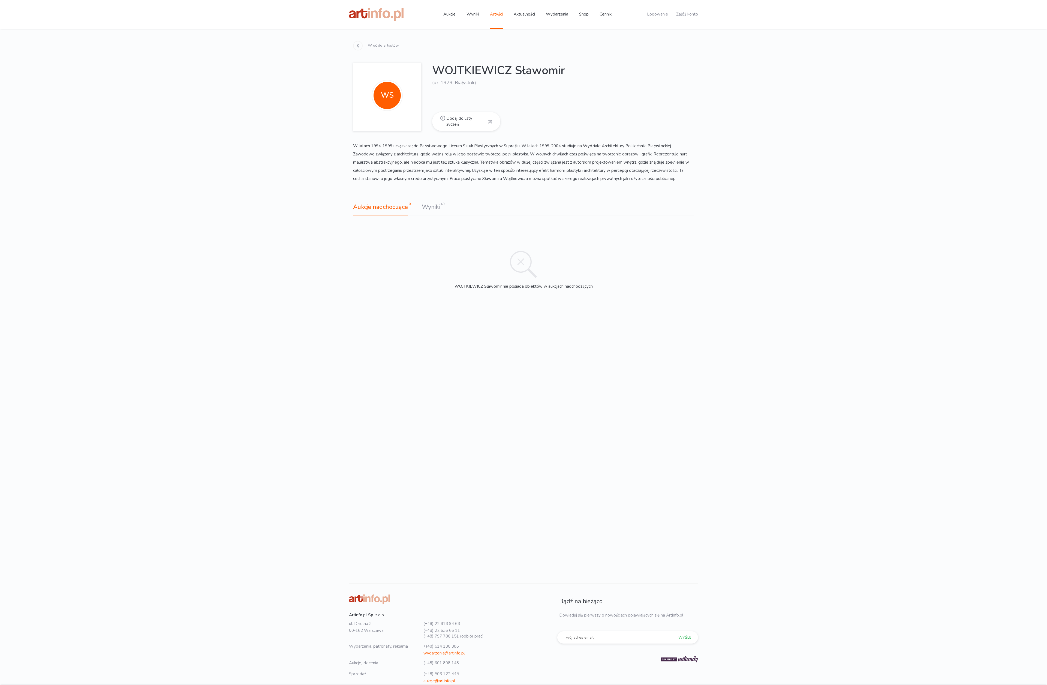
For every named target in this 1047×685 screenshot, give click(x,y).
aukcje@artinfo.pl (439, 681)
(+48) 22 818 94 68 (441, 623)
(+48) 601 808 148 (441, 663)
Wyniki (473, 14)
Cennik (606, 14)
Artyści (496, 14)
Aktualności (524, 14)
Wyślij (684, 637)
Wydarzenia (557, 14)
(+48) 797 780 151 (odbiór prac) (453, 636)
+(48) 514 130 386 (441, 646)
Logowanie (657, 14)
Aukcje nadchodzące (380, 207)
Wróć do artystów (383, 45)
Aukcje (449, 14)
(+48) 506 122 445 (441, 674)
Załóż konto (687, 14)
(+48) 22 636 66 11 (441, 630)
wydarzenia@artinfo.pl (444, 653)
